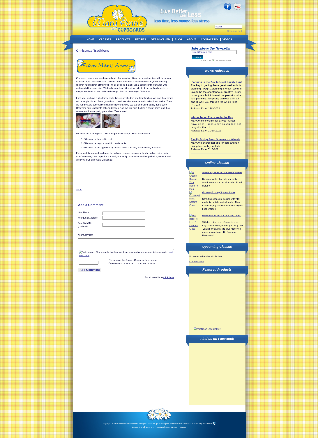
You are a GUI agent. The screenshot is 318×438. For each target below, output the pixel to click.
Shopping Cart (234, 31)
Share (79, 189)
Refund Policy (171, 427)
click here (168, 277)
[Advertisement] (217, 301)
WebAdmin (207, 424)
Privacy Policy (138, 427)
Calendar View (196, 261)
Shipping (182, 427)
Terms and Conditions (154, 427)
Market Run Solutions (181, 424)
